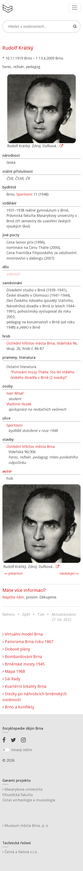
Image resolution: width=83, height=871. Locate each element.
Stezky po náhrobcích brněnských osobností (34, 696)
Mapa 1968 (14, 671)
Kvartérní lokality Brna (25, 686)
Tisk (40, 614)
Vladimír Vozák (18, 403)
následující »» (69, 573)
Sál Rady (12, 678)
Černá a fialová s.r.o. (21, 851)
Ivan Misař (15, 393)
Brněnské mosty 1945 (24, 664)
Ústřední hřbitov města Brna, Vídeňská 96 (41, 343)
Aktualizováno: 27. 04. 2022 (64, 617)
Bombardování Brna (23, 656)
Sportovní (24, 194)
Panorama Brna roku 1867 (28, 641)
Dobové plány (17, 649)
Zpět (26, 614)
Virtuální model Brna (23, 634)
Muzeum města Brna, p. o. (26, 825)
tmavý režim (21, 749)
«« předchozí (13, 573)
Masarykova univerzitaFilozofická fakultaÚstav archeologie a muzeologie (28, 794)
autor (7, 471)
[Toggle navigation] (75, 7)
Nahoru (8, 614)
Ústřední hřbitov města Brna (30, 446)
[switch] (5, 750)
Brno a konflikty (19, 707)
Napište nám (13, 597)
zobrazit (13, 274)
